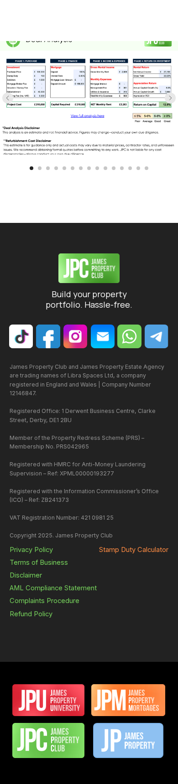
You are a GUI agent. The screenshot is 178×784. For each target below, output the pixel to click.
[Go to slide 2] (40, 168)
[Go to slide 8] (89, 168)
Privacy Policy (31, 550)
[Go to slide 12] (122, 168)
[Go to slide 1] (31, 168)
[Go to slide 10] (105, 168)
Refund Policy (31, 614)
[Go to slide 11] (113, 168)
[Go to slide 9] (97, 168)
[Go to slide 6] (72, 168)
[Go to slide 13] (130, 168)
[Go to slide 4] (56, 168)
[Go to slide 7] (81, 168)
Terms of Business (39, 562)
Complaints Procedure (44, 601)
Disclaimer (26, 575)
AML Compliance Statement (53, 588)
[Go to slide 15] (146, 168)
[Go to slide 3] (48, 168)
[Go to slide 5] (64, 168)
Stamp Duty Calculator (133, 550)
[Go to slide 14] (138, 168)
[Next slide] (170, 98)
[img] (103, 336)
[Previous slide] (7, 98)
